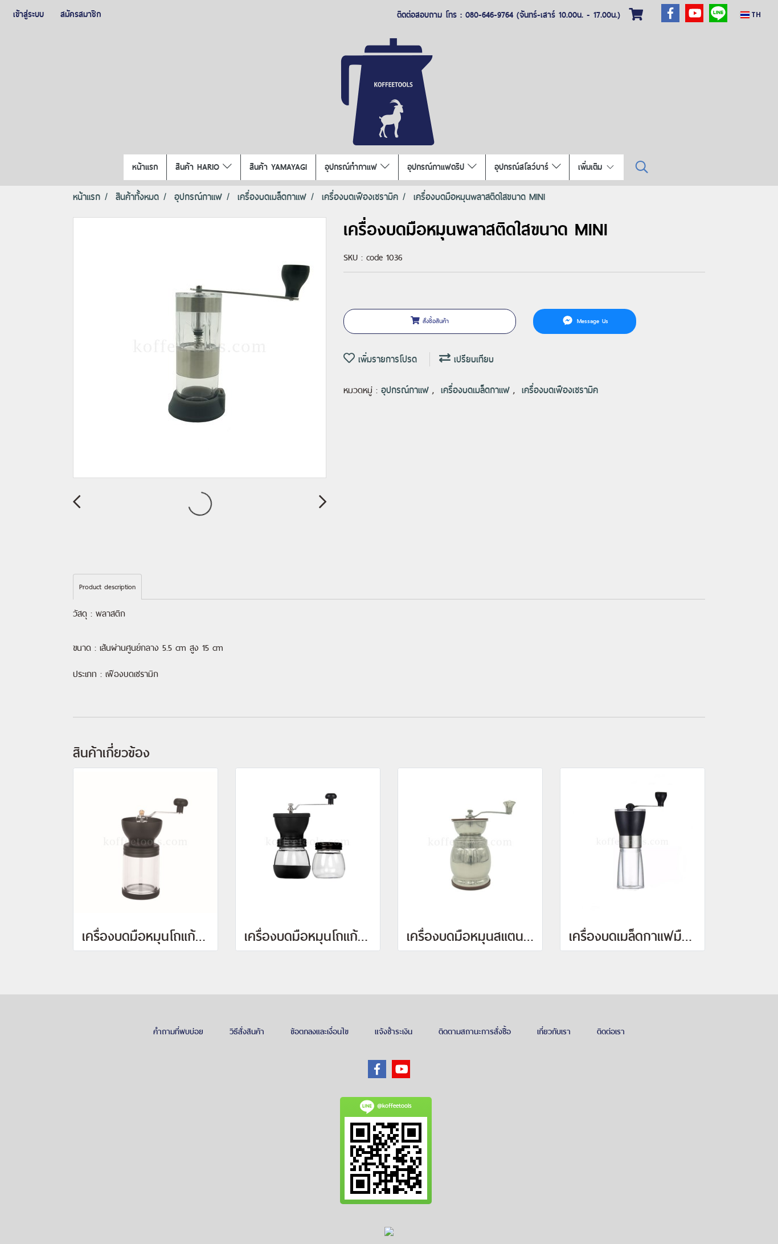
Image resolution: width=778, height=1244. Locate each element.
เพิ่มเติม (591, 167)
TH (755, 14)
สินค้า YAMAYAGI (278, 167)
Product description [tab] (107, 587)
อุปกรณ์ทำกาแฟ (352, 167)
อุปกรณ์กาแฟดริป (437, 167)
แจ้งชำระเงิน (393, 1031)
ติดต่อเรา (611, 1031)
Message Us (591, 321)
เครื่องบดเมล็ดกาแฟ (477, 390)
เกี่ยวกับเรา (554, 1031)
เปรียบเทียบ (472, 359)
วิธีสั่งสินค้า (247, 1031)
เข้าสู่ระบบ (28, 14)
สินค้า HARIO (199, 167)
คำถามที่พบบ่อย (178, 1031)
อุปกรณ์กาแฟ (406, 390)
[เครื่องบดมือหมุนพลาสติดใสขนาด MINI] (199, 348)
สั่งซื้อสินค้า (434, 321)
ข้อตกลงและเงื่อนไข (319, 1031)
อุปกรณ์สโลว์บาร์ (523, 167)
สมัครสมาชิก (80, 14)
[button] (641, 167)
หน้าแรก (145, 167)
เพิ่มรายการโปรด (386, 359)
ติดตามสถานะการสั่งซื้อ (475, 1031)
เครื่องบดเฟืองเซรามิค (560, 390)
